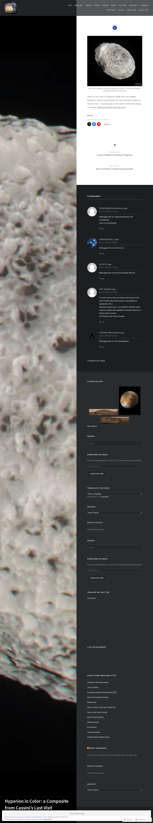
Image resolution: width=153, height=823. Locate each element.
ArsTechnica (91, 727)
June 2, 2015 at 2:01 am (108, 267)
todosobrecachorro (121, 217)
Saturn (132, 5)
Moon (105, 5)
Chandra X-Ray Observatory (98, 682)
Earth (97, 5)
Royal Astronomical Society (98, 697)
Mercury (79, 5)
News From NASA (98, 748)
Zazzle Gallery (92, 687)
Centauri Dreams (93, 732)
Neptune (111, 10)
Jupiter (122, 5)
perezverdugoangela (111, 208)
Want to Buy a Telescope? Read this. (101, 707)
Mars (113, 5)
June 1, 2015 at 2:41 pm (108, 211)
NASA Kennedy (93, 722)
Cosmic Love (119, 248)
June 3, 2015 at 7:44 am (108, 336)
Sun (70, 5)
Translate (105, 496)
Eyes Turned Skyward (95, 717)
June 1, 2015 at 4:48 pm (108, 242)
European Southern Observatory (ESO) (102, 692)
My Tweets (91, 598)
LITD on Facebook (96, 647)
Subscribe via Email (97, 454)
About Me (143, 10)
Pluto (121, 10)
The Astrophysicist (121, 341)
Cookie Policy (47, 819)
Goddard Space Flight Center (98, 737)
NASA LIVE (131, 10)
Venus (88, 5)
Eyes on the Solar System (97, 712)
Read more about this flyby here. (111, 107)
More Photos (92, 426)
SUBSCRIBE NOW (97, 473)
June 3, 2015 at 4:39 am (108, 292)
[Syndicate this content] (88, 748)
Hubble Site (91, 702)
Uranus (144, 5)
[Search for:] (114, 443)
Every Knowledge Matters (124, 273)
